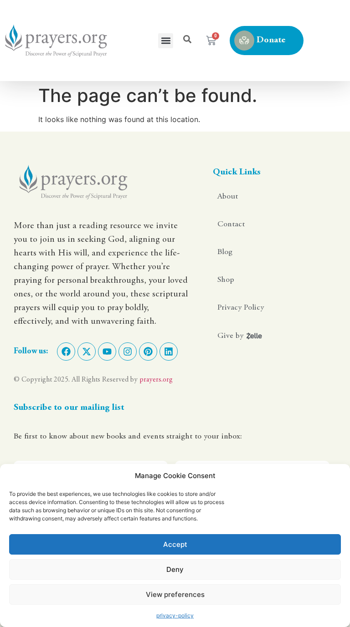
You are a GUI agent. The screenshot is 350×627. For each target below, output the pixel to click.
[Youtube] (107, 351)
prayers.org (156, 379)
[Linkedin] (169, 351)
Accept (175, 544)
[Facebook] (66, 351)
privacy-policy (175, 615)
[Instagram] (127, 351)
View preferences (175, 594)
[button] (165, 40)
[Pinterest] (148, 351)
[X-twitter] (86, 351)
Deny (175, 569)
